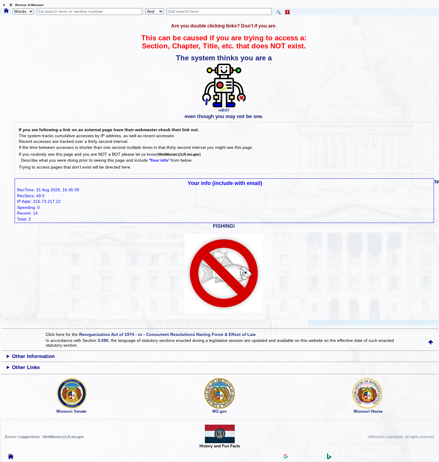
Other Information (33, 356)
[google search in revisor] (285, 457)
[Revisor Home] (11, 457)
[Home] (6, 11)
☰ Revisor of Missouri (25, 5)
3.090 (103, 340)
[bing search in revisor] (329, 457)
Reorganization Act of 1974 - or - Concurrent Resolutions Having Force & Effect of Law (167, 334)
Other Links (26, 367)
